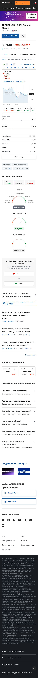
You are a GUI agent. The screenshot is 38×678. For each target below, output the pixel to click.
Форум (33, 54)
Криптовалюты (8, 8)
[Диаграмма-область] (7, 64)
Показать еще (19, 157)
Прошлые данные (14, 59)
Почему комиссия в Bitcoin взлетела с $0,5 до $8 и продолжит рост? (18, 343)
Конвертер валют (27, 59)
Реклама (24, 541)
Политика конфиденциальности (12, 658)
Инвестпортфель (8, 545)
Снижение (20, 274)
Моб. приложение (8, 541)
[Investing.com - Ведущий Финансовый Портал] (9, 3)
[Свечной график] (4, 64)
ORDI (9, 168)
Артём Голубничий (8, 321)
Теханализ (23, 54)
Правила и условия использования (13, 651)
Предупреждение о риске (10, 664)
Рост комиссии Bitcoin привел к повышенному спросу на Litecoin (16, 330)
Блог (3, 536)
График (13, 54)
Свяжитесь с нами (27, 545)
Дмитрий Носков (7, 335)
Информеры (6, 549)
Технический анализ (13, 176)
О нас (23, 536)
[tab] (8, 182)
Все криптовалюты (23, 8)
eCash (23, 368)
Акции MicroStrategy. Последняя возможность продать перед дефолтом (16, 315)
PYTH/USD (6, 368)
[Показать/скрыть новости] (14, 64)
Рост (20, 283)
